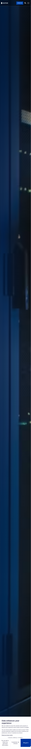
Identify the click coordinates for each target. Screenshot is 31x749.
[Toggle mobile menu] (28, 3)
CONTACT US (19, 3)
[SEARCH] (25, 3)
